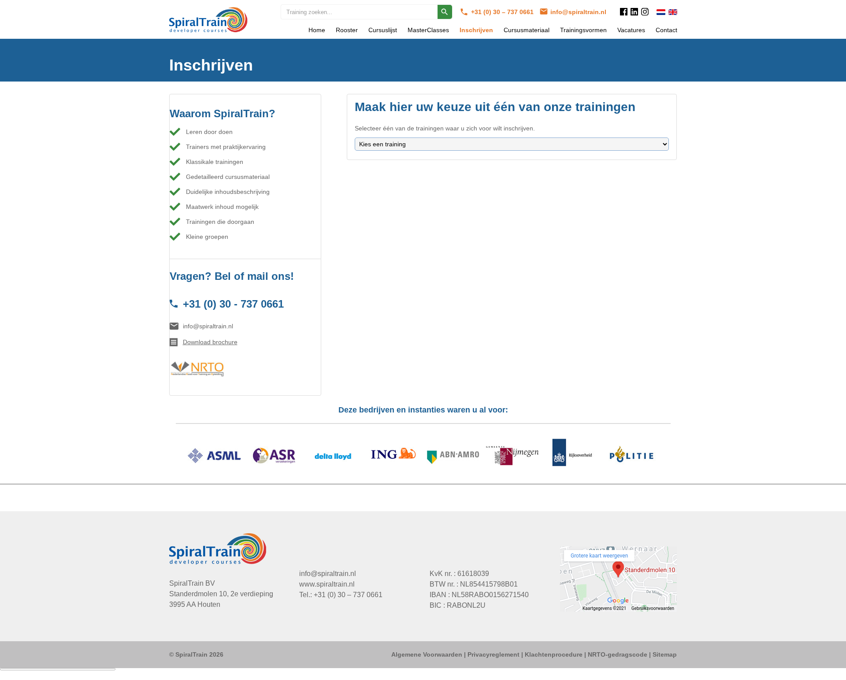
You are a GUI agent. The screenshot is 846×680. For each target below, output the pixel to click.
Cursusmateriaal (526, 29)
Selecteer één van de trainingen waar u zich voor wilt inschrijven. (445, 128)
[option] (423, 457)
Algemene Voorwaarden (426, 654)
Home (316, 29)
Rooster (347, 29)
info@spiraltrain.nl (578, 11)
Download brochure (210, 342)
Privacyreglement (493, 654)
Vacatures (631, 29)
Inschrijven (476, 29)
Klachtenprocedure (554, 654)
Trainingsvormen (583, 29)
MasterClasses (428, 29)
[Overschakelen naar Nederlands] (661, 12)
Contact (666, 29)
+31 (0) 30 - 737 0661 (233, 304)
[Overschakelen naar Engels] (672, 12)
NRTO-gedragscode (617, 654)
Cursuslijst (382, 29)
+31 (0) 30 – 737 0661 (503, 11)
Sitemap (665, 654)
